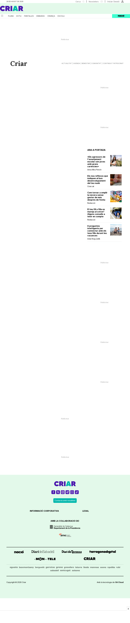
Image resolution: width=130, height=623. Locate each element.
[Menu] (2, 16)
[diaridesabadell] (42, 552)
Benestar (86, 63)
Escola (61, 16)
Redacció (91, 203)
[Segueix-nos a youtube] (72, 493)
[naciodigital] (19, 552)
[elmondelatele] (45, 559)
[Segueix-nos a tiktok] (77, 493)
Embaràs (40, 16)
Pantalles (29, 16)
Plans (11, 16)
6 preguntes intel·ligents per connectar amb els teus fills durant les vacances (97, 231)
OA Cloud (119, 582)
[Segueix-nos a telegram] (67, 493)
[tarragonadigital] (102, 552)
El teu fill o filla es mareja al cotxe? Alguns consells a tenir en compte (96, 213)
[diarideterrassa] (72, 552)
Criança (51, 16)
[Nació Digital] (24, 9)
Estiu (18, 16)
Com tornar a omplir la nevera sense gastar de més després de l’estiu (97, 196)
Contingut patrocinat (113, 63)
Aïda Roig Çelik (93, 239)
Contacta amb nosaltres (65, 500)
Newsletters (94, 2)
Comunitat (96, 63)
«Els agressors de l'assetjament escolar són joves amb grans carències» (96, 162)
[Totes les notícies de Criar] (11, 8)
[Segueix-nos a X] (58, 493)
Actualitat (67, 63)
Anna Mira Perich (94, 170)
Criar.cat (90, 186)
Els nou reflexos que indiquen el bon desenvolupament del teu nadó (97, 179)
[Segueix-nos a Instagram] (63, 493)
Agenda (76, 63)
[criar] (90, 559)
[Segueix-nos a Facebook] (53, 493)
